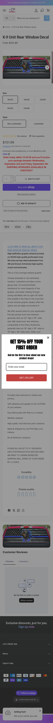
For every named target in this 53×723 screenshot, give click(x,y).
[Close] (48, 337)
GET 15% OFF (26, 378)
